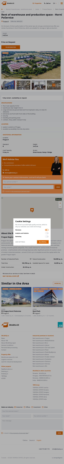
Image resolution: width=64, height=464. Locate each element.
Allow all (43, 242)
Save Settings (20, 242)
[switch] (47, 230)
